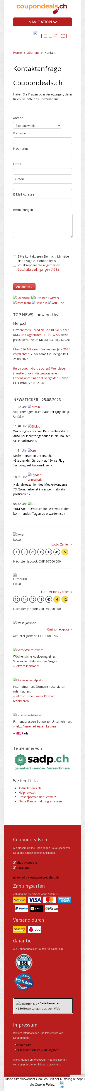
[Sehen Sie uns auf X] (45, 297)
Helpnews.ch (27, 792)
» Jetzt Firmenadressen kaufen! (34, 726)
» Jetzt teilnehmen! (26, 666)
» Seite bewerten (49, 1003)
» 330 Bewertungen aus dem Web (38, 1008)
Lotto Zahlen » (61, 544)
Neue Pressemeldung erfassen (40, 801)
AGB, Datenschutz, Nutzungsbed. (38, 1050)
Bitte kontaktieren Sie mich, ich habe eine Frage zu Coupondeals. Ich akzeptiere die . (43, 263)
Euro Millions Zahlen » (56, 592)
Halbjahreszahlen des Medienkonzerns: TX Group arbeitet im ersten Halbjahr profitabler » (40, 489)
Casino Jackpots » (59, 629)
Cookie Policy (44, 1084)
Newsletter (23, 867)
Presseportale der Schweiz (37, 797)
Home (17, 52)
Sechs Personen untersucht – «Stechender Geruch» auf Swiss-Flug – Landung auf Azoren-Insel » (40, 460)
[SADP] (42, 762)
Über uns (33, 52)
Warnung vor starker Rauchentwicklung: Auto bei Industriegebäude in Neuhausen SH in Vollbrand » (42, 436)
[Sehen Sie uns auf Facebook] (22, 297)
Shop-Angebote (26, 862)
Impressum (23, 1045)
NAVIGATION (41, 21)
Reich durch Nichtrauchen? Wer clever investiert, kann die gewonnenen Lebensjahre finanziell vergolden (39, 373)
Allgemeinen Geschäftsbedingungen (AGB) (38, 267)
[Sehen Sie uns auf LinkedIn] (39, 303)
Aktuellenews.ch (30, 788)
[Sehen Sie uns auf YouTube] (56, 303)
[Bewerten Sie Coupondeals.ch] (27, 1003)
